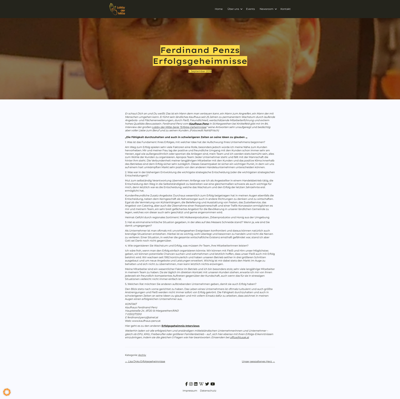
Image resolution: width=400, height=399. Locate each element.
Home (219, 8)
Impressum (190, 390)
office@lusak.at (239, 337)
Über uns (233, 8)
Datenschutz (208, 390)
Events (250, 8)
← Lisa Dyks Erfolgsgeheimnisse (145, 361)
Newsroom (266, 8)
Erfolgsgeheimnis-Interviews (181, 325)
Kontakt (285, 8)
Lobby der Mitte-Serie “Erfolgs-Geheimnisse (179, 127)
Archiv (142, 355)
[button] (241, 9)
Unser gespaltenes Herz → (258, 361)
